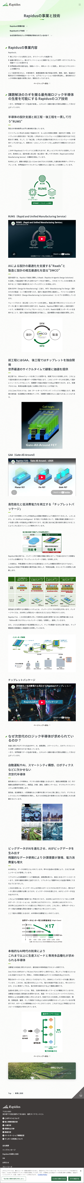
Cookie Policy (42, 1175)
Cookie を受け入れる (59, 1179)
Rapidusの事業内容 (17, 26)
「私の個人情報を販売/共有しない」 (14, 1179)
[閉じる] (80, 1171)
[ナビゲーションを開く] (80, 4)
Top (9, 1093)
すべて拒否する (74, 1179)
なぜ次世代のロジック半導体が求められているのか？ (29, 35)
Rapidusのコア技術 (17, 31)
